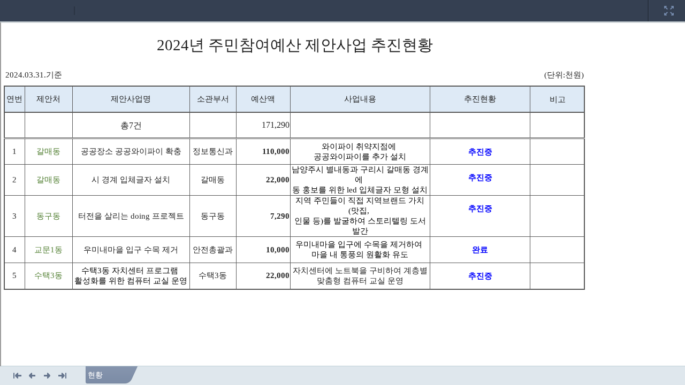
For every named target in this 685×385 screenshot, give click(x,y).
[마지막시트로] (62, 375)
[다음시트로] (47, 375)
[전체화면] (669, 3)
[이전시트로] (32, 375)
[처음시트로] (17, 375)
